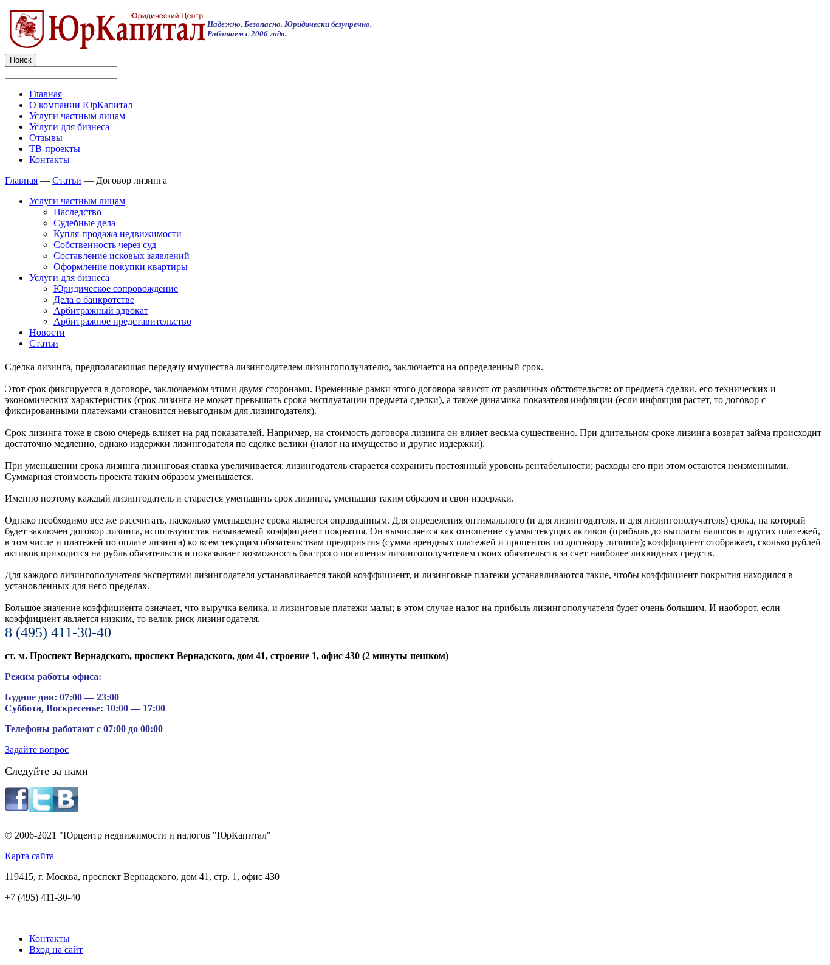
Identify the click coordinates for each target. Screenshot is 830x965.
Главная (45, 94)
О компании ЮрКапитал (80, 105)
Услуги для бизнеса (69, 127)
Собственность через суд (104, 245)
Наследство (77, 212)
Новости (47, 332)
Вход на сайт (56, 949)
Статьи (66, 180)
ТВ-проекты (54, 149)
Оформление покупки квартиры (120, 266)
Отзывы (46, 138)
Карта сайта (29, 856)
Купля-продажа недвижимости (117, 234)
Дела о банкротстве (93, 299)
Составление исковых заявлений (121, 256)
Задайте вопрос (37, 749)
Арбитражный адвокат (100, 310)
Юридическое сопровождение (115, 288)
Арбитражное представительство (122, 321)
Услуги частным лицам (77, 116)
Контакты (49, 159)
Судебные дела (84, 223)
